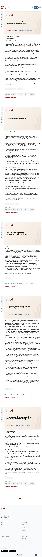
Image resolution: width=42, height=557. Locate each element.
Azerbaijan (7, 204)
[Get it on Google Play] (12, 551)
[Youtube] (9, 546)
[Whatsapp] (2, 546)
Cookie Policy (24, 539)
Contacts (23, 527)
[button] (2, 12)
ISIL (6, 388)
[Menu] (40, 7)
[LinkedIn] (14, 546)
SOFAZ (12, 204)
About (23, 524)
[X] (7, 546)
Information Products (5, 536)
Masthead (23, 525)
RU (39, 554)
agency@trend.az (4, 518)
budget (17, 204)
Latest (2, 524)
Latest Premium (4, 525)
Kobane (10, 388)
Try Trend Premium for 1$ (12, 97)
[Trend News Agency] (4, 508)
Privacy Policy (24, 536)
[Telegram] (12, 546)
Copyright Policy (24, 538)
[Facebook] (5, 546)
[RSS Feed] (17, 546)
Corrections (24, 530)
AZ (37, 554)
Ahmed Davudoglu (8, 478)
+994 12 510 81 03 (4, 517)
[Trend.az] (5, 7)
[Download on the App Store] (4, 551)
